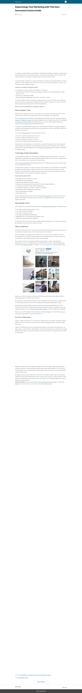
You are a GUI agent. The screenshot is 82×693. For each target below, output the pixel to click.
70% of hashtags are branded (26, 244)
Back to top (64, 687)
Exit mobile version (41, 691)
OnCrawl (17, 158)
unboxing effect (29, 97)
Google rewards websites (24, 163)
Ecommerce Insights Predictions (40, 675)
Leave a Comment (41, 681)
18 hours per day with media (44, 147)
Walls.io (49, 311)
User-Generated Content (23, 677)
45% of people (39, 92)
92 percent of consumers (59, 126)
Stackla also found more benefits (49, 206)
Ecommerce (30, 675)
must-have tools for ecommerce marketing (38, 309)
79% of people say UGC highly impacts (23, 122)
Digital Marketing (23, 675)
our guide (25, 133)
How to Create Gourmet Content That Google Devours (45, 382)
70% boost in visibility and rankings (44, 196)
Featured (49, 675)
